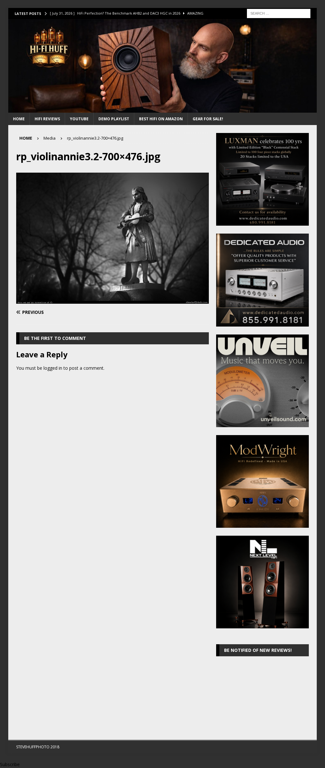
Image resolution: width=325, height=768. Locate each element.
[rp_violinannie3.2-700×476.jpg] (112, 300)
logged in (52, 368)
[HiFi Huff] (162, 109)
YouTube (79, 119)
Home (19, 119)
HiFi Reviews (47, 119)
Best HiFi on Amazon (161, 119)
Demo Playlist (113, 119)
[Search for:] (278, 13)
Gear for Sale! (208, 119)
